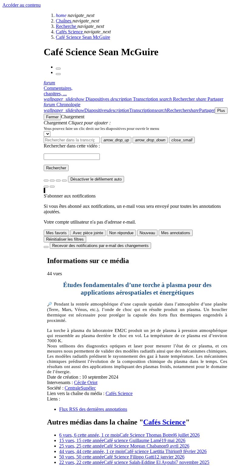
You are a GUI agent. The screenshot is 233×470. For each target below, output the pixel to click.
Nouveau (147, 233)
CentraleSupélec (80, 388)
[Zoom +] (64, 180)
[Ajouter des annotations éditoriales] (52, 187)
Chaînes (64, 20)
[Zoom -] (58, 180)
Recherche (66, 26)
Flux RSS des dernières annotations (93, 409)
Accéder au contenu (21, 5)
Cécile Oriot (85, 382)
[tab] (77, 99)
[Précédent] (58, 68)
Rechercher (56, 168)
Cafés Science (70, 31)
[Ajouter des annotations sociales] (46, 187)
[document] (137, 128)
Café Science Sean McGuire (83, 37)
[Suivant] (58, 74)
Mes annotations (175, 233)
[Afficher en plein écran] (46, 180)
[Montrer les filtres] (52, 180)
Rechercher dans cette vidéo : (72, 145)
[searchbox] (72, 140)
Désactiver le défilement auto (96, 179)
